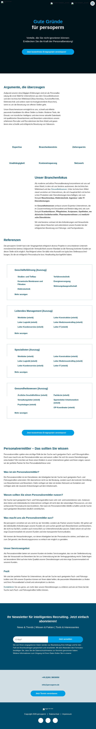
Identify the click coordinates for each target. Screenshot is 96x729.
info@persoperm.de (50, 685)
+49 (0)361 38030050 (50, 677)
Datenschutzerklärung (21, 656)
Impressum (67, 714)
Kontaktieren (9, 587)
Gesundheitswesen (59, 189)
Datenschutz (54, 714)
